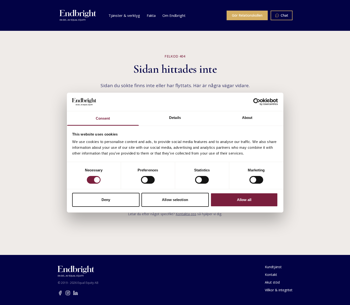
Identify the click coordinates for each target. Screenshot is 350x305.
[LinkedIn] (75, 293)
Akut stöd (272, 282)
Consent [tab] (103, 118)
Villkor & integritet (279, 290)
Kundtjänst (273, 267)
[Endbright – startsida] (78, 15)
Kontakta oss (186, 214)
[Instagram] (67, 293)
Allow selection (175, 200)
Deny (106, 200)
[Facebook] (60, 293)
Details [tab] (175, 118)
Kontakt (271, 274)
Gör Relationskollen (247, 15)
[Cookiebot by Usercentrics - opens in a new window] (257, 101)
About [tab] (247, 118)
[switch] (148, 180)
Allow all (244, 200)
